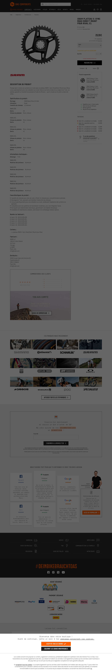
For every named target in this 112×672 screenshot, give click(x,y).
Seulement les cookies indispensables (56, 649)
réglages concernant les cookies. (77, 639)
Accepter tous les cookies (54, 644)
